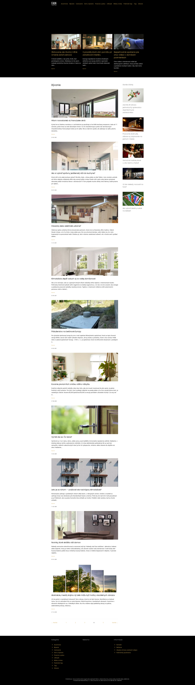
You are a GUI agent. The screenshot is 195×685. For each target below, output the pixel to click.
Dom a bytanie (89, 4)
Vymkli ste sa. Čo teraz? (61, 437)
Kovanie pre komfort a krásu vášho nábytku (70, 384)
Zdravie (140, 4)
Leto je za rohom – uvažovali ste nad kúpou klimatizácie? (76, 489)
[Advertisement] (97, 17)
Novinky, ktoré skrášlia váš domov (66, 542)
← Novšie (54, 622)
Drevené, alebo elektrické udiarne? (66, 226)
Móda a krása (117, 4)
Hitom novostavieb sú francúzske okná (68, 120)
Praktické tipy (128, 4)
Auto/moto (64, 4)
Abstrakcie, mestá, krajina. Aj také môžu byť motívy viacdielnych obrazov (83, 595)
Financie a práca (100, 4)
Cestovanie (79, 4)
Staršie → (115, 622)
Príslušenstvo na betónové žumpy (66, 331)
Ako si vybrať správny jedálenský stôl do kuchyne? (73, 173)
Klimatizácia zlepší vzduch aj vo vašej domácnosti (73, 278)
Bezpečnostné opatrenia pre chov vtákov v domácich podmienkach (126, 55)
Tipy (135, 4)
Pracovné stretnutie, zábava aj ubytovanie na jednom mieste (132, 136)
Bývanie (71, 4)
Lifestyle (109, 4)
